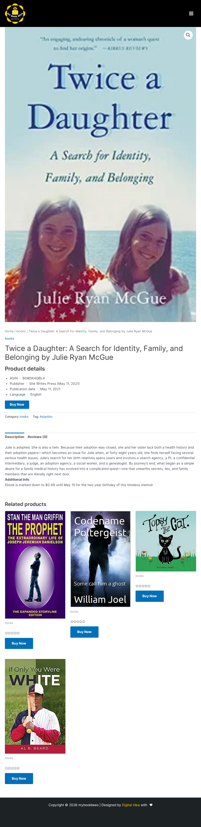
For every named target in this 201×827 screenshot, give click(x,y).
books (21, 331)
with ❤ (147, 805)
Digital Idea (131, 805)
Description (14, 437)
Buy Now (17, 404)
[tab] (14, 437)
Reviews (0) (38, 437)
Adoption (46, 416)
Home (9, 331)
